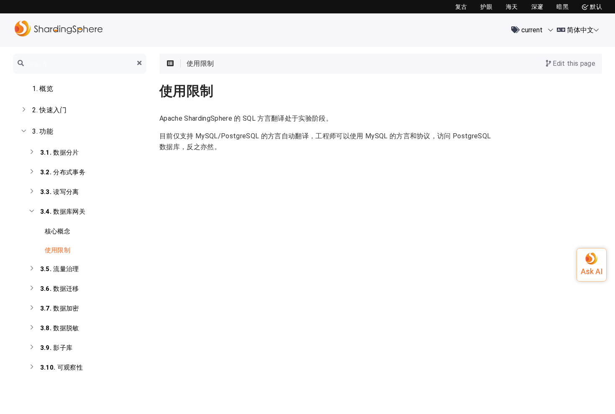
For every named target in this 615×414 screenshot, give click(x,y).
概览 (42, 89)
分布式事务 (62, 172)
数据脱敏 (59, 328)
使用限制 (56, 250)
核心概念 (56, 231)
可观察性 (61, 367)
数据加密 (59, 308)
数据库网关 (62, 211)
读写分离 (59, 192)
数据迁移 (59, 288)
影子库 (56, 348)
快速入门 (49, 110)
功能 (42, 131)
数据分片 (59, 152)
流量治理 (59, 269)
